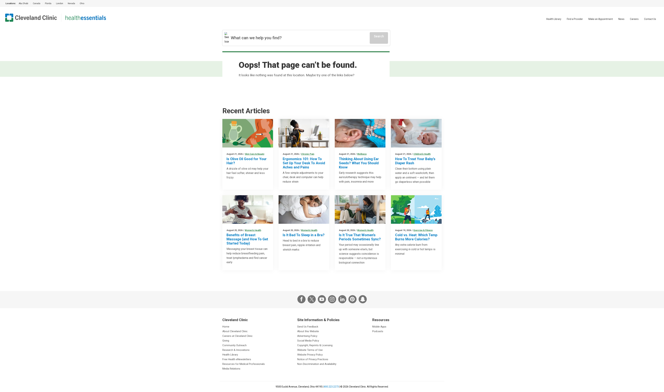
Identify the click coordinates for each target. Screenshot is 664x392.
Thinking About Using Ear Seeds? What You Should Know (359, 163)
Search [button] (379, 36)
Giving (225, 340)
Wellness (362, 154)
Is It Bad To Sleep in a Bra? (304, 235)
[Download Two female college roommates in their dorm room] (360, 209)
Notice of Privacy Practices (312, 359)
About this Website (308, 331)
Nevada (71, 3)
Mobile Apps (379, 326)
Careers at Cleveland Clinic (237, 336)
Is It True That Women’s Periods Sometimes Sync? (360, 237)
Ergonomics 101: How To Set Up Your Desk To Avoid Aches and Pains (304, 163)
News (621, 19)
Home (225, 326)
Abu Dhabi (23, 3)
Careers (634, 19)
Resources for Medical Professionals (243, 364)
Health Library (553, 19)
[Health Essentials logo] (86, 17)
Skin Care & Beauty (254, 154)
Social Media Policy (308, 340)
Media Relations (231, 368)
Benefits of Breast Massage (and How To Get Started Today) (247, 239)
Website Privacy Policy (310, 354)
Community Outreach (234, 345)
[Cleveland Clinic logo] (31, 17)
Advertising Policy (307, 336)
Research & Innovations (236, 350)
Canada (36, 3)
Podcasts (377, 331)
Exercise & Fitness (423, 230)
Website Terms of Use (310, 350)
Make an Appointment (600, 19)
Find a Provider (575, 19)
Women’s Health (253, 230)
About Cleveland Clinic (235, 331)
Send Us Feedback (307, 326)
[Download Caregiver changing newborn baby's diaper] (416, 133)
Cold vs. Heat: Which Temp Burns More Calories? (416, 237)
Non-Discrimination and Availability (316, 364)
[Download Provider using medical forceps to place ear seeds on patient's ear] (360, 133)
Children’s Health (422, 154)
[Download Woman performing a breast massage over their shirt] (247, 209)
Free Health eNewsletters (236, 359)
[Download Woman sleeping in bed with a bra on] (304, 209)
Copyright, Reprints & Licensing (315, 345)
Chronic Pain (307, 154)
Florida (48, 3)
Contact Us (650, 19)
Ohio (82, 3)
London (59, 3)
